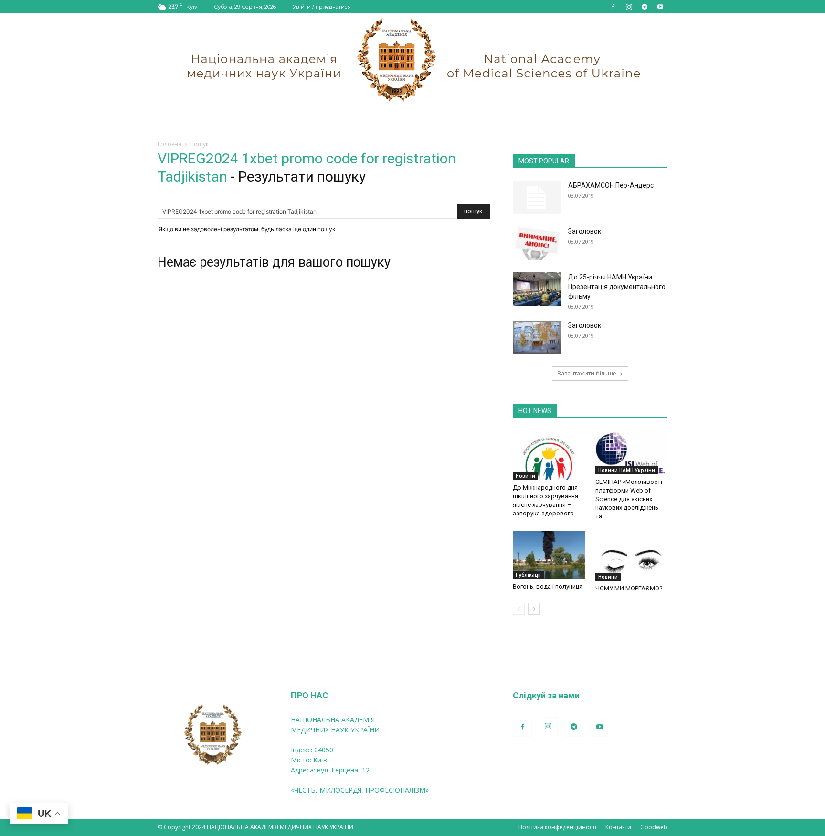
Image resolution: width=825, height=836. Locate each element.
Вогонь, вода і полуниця (547, 586)
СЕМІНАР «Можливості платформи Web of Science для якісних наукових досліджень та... (628, 499)
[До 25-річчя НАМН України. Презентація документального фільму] (537, 289)
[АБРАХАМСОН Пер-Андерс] (537, 197)
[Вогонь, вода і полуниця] (549, 555)
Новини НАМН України (626, 470)
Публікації (528, 574)
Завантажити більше (586, 373)
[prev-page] (519, 609)
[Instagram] (629, 6)
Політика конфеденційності (557, 827)
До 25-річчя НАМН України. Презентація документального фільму (617, 286)
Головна (169, 144)
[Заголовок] (537, 243)
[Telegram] (644, 6)
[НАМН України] (412, 60)
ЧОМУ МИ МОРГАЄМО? (629, 588)
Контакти (618, 827)
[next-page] (534, 609)
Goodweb (653, 827)
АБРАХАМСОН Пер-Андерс (611, 185)
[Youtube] (660, 6)
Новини (525, 475)
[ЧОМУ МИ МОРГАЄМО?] (631, 556)
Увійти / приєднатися (322, 6)
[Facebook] (613, 6)
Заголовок (584, 231)
